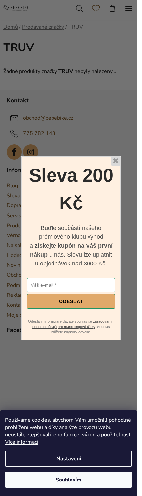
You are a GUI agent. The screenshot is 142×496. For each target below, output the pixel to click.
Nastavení (68, 458)
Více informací (21, 442)
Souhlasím (68, 479)
